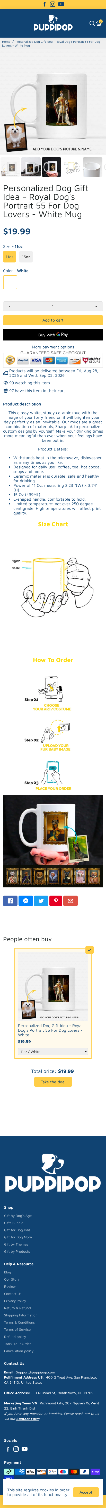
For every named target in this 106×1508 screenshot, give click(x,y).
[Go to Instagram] (52, 4)
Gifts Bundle (13, 1223)
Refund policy (15, 1337)
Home (6, 41)
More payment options (53, 347)
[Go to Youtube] (61, 4)
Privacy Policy (15, 1301)
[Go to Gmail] (70, 901)
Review (10, 1286)
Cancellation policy (18, 1351)
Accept (86, 1492)
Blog (7, 1272)
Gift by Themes (16, 1244)
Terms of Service (17, 1329)
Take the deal (53, 1082)
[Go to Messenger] (26, 901)
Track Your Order (17, 1344)
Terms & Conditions (19, 1322)
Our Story (12, 1279)
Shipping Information (21, 1315)
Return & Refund (17, 1308)
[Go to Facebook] (44, 4)
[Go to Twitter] (41, 901)
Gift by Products (17, 1251)
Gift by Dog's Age (18, 1216)
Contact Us (12, 1294)
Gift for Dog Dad (17, 1230)
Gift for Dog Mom (18, 1237)
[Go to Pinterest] (55, 901)
